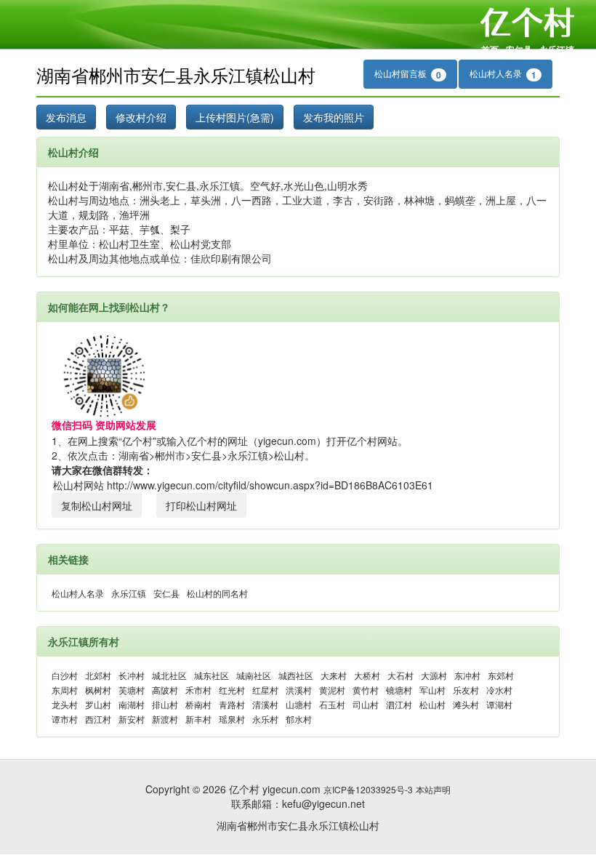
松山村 (432, 704)
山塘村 (299, 704)
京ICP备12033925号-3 (368, 789)
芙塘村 (131, 689)
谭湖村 (499, 704)
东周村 (65, 689)
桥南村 (198, 704)
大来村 (334, 675)
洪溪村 (299, 689)
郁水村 (299, 719)
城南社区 (253, 675)
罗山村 (98, 704)
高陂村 (165, 689)
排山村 (165, 704)
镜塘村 (399, 689)
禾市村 (198, 689)
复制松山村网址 (96, 505)
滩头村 (466, 704)
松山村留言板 (407, 74)
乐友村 (466, 689)
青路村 (232, 704)
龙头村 (65, 704)
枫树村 (98, 689)
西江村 (98, 719)
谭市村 (65, 719)
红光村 (232, 689)
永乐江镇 (556, 49)
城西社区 (295, 675)
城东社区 (211, 675)
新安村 (131, 719)
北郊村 (98, 675)
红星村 (265, 689)
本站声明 (433, 789)
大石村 (400, 675)
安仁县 (519, 49)
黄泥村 (332, 689)
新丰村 (198, 719)
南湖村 (131, 704)
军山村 (432, 689)
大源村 (434, 675)
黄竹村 (366, 689)
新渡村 (165, 719)
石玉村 (332, 704)
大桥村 (367, 675)
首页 (490, 49)
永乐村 (265, 719)
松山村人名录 (503, 74)
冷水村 (499, 689)
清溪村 (265, 704)
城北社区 (169, 675)
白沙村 (65, 675)
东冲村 (467, 675)
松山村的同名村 (217, 593)
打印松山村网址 (201, 505)
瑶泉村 (232, 719)
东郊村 (501, 675)
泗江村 (399, 704)
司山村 (366, 704)
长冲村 (131, 675)
